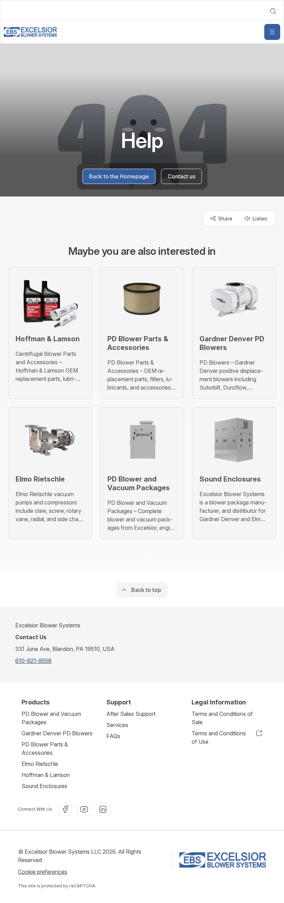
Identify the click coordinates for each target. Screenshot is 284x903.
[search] (273, 11)
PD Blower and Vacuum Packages (51, 718)
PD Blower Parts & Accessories (44, 748)
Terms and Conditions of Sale (222, 718)
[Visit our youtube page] (84, 809)
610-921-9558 (33, 660)
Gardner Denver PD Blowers (56, 733)
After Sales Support (131, 713)
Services (117, 724)
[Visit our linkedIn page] (102, 809)
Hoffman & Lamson (45, 774)
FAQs (113, 736)
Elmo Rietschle (39, 763)
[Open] (272, 32)
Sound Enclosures (44, 786)
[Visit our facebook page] (65, 809)
